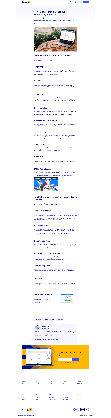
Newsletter (64, 385)
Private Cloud (37, 383)
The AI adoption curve (79, 381)
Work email (59, 357)
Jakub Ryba (47, 17)
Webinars (50, 381)
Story (63, 379)
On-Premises (37, 379)
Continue (75, 359)
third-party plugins (50, 21)
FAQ (49, 379)
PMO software (45, 319)
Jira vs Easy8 (37, 399)
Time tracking (52, 319)
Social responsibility (65, 383)
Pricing (23, 390)
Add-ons (23, 385)
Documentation (51, 385)
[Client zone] (71, 2)
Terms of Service (89, 416)
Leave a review (65, 390)
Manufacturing (24, 399)
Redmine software (60, 319)
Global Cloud (37, 381)
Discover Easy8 (37, 302)
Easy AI (23, 383)
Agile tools (23, 381)
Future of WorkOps (79, 383)
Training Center (51, 383)
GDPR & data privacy (65, 399)
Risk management (38, 319)
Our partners (64, 381)
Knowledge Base (24, 379)
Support (37, 385)
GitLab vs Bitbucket (79, 379)
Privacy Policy (84, 416)
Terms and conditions (66, 397)
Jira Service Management (52, 399)
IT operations (23, 397)
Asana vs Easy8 (38, 397)
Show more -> (78, 385)
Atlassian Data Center (52, 397)
